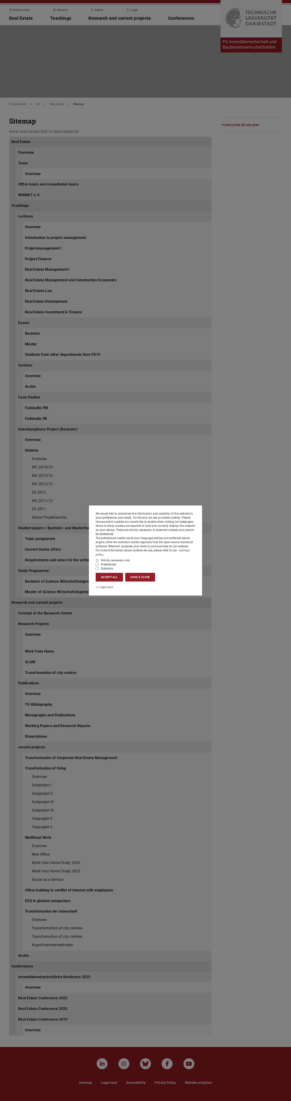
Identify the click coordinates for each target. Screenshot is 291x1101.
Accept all (109, 577)
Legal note (106, 587)
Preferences (108, 564)
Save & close (140, 577)
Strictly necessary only (115, 560)
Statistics (107, 568)
